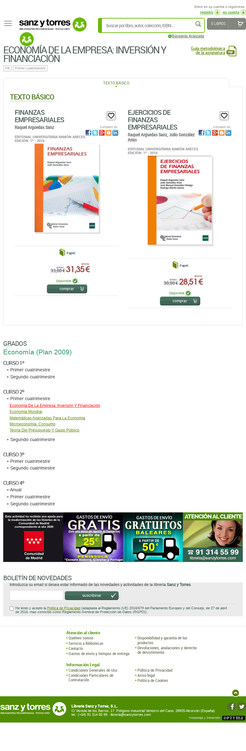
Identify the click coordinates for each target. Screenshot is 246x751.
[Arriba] (236, 693)
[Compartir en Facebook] (88, 133)
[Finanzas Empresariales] (66, 188)
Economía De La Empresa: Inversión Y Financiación (55, 405)
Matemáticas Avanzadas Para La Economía (47, 418)
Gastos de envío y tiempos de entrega (99, 653)
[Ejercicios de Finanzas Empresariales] (179, 200)
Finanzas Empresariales (39, 116)
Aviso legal (146, 675)
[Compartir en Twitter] (95, 133)
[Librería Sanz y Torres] (51, 28)
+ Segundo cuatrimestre (30, 377)
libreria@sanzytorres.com (131, 715)
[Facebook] (231, 706)
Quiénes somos (81, 638)
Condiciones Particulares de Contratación (91, 677)
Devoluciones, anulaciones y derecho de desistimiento (167, 650)
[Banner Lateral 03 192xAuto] (213, 537)
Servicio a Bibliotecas (86, 643)
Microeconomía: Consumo (32, 424)
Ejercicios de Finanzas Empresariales (152, 119)
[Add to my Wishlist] (111, 115)
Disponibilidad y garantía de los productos (162, 640)
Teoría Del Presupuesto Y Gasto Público (44, 430)
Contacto (76, 648)
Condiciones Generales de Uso (93, 670)
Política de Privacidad (63, 608)
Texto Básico (116, 82)
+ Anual (13, 489)
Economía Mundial (26, 411)
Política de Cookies (152, 680)
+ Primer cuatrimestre (28, 370)
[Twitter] (241, 706)
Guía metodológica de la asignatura (208, 50)
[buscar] (198, 24)
